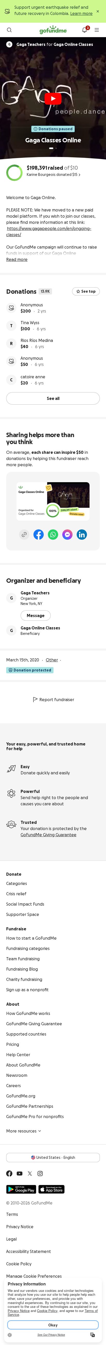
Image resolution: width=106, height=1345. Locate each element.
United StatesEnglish (55, 1157)
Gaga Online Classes (40, 628)
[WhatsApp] (53, 534)
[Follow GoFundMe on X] (30, 1173)
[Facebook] (38, 534)
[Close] (98, 11)
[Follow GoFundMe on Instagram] (40, 1173)
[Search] (9, 30)
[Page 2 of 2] (56, 148)
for (54, 44)
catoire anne (33, 376)
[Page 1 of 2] (51, 148)
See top (88, 291)
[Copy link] (24, 534)
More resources (21, 1131)
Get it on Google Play (21, 1189)
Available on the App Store (51, 1189)
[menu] (97, 30)
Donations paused (56, 129)
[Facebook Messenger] (67, 534)
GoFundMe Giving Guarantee (48, 834)
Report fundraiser (56, 699)
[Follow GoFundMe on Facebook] (9, 1173)
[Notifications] (84, 30)
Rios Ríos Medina (37, 340)
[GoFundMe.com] (53, 30)
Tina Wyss (30, 322)
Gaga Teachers (35, 593)
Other (52, 660)
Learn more (81, 13)
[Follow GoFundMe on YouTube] (19, 1173)
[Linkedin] (82, 534)
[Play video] (53, 99)
